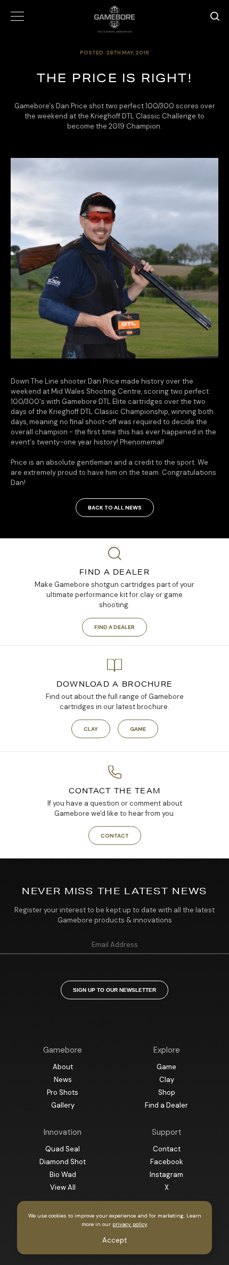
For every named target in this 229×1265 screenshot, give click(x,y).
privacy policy (129, 1224)
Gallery (63, 1105)
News (63, 1079)
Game (138, 729)
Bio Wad (63, 1174)
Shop (166, 1092)
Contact (115, 835)
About (63, 1066)
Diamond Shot (62, 1161)
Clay (91, 729)
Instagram (166, 1174)
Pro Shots (62, 1092)
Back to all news (115, 507)
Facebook (166, 1161)
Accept (114, 1240)
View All (63, 1187)
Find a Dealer (114, 627)
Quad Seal (62, 1148)
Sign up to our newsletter (114, 990)
